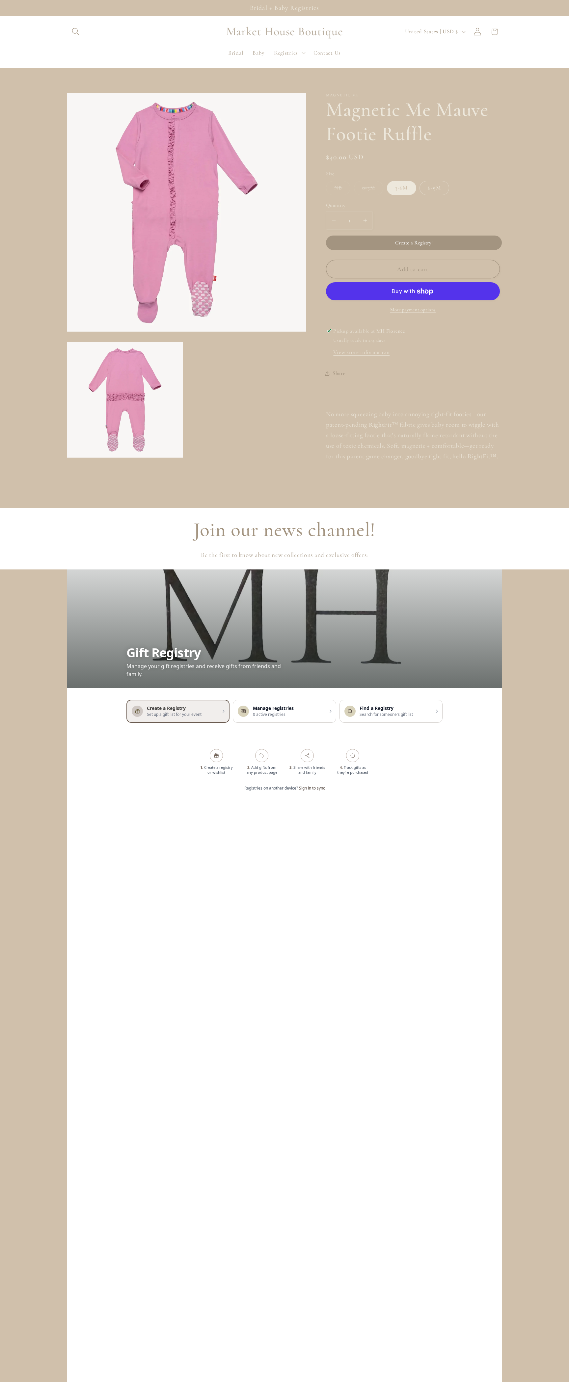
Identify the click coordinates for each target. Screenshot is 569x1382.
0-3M (372, 189)
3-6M (401, 187)
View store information (361, 352)
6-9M (434, 187)
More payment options (413, 310)
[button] (76, 31)
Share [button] (339, 373)
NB (342, 189)
